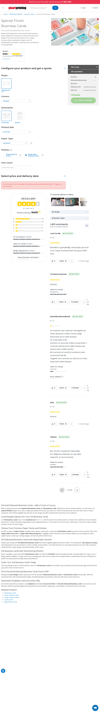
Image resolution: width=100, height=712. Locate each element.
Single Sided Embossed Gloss (33, 155)
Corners (5, 96)
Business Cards (29, 14)
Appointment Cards (10, 602)
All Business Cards (10, 593)
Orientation (7, 108)
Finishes (5, 150)
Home (6, 14)
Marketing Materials (16, 14)
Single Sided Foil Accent (11, 155)
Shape (4, 75)
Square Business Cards (11, 597)
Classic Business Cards (11, 595)
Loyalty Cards (8, 600)
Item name (6, 163)
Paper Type (7, 138)
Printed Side (7, 127)
